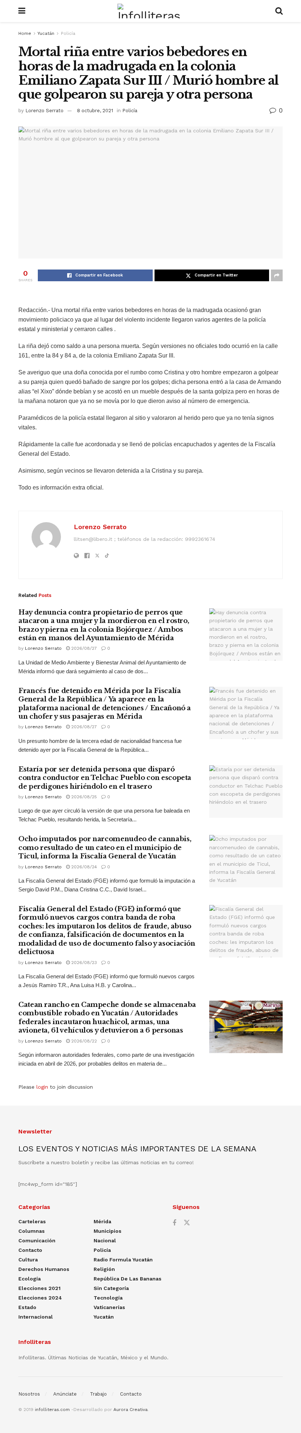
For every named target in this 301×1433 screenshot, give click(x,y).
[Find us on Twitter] (187, 1222)
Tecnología (108, 1298)
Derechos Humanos (43, 1269)
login (42, 1087)
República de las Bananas (128, 1279)
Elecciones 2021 (39, 1288)
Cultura (28, 1259)
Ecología (29, 1279)
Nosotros (29, 1394)
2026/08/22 (83, 1041)
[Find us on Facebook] (174, 1223)
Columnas (31, 1231)
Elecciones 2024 (40, 1298)
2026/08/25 (83, 796)
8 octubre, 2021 (95, 110)
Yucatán (45, 33)
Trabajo (98, 1394)
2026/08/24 (83, 866)
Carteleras (32, 1221)
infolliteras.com (52, 1409)
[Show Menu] (21, 11)
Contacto (30, 1250)
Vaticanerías (109, 1307)
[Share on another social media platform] (277, 275)
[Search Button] (279, 11)
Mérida (102, 1221)
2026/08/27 (83, 648)
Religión (104, 1269)
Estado (27, 1307)
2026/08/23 (83, 962)
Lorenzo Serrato (44, 110)
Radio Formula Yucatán (123, 1259)
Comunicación (36, 1240)
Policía (68, 33)
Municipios (108, 1231)
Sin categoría (111, 1288)
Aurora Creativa (130, 1409)
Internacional (35, 1317)
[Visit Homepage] (150, 11)
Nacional (105, 1240)
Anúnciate (65, 1394)
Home (24, 33)
